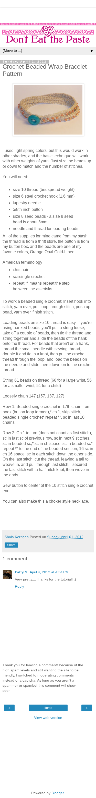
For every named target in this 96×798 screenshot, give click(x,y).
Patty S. (21, 572)
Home (48, 708)
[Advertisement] (48, 14)
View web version (48, 718)
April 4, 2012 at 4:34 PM (49, 572)
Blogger (57, 793)
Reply (19, 586)
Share (11, 545)
